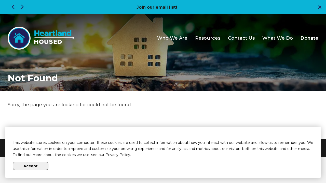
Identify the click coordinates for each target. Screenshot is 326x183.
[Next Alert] (21, 7)
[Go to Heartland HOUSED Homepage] (41, 38)
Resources (207, 38)
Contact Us (241, 38)
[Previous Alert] (14, 7)
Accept (30, 166)
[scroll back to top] (307, 164)
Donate (309, 38)
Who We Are (172, 38)
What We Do (277, 38)
